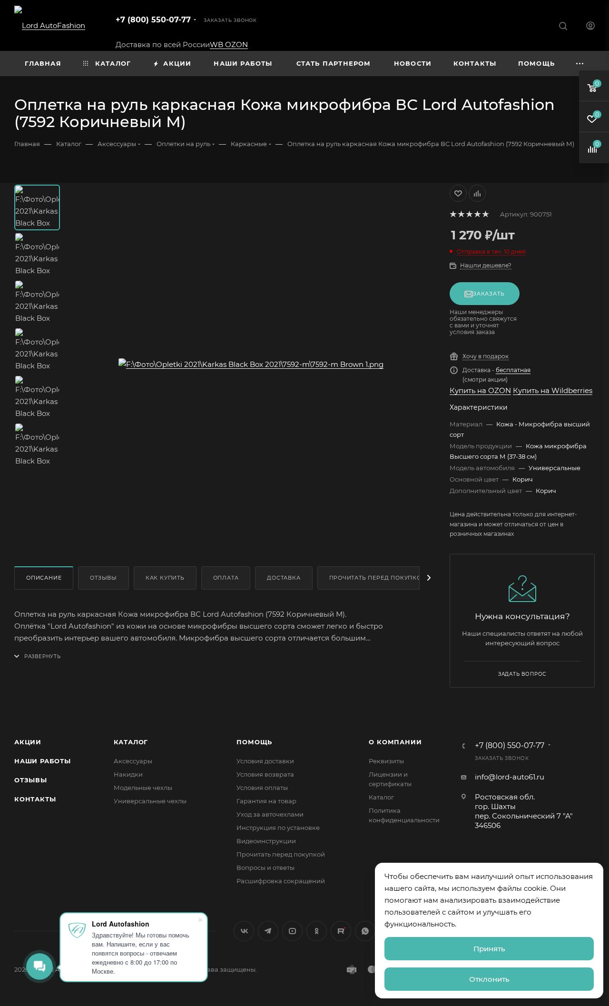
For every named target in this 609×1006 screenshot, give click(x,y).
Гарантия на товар (266, 801)
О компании (395, 742)
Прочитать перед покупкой (377, 577)
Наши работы (42, 761)
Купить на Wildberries (552, 390)
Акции (27, 742)
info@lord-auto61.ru (509, 776)
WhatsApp (365, 931)
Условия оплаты (262, 787)
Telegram (268, 931)
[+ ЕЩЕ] (580, 63)
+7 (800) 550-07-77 (153, 19)
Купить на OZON (480, 390)
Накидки (128, 774)
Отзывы (103, 577)
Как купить (165, 577)
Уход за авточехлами (270, 814)
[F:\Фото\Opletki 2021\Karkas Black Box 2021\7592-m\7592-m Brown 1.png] (251, 364)
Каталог (131, 742)
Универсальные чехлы (150, 801)
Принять (489, 948)
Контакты (35, 799)
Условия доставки (265, 761)
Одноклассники (316, 931)
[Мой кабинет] (590, 27)
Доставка (283, 577)
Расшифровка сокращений (280, 881)
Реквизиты (386, 761)
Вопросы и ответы (265, 867)
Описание (43, 577)
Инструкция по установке (278, 827)
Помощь (254, 742)
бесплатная (513, 370)
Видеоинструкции (266, 841)
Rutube (341, 931)
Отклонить (489, 979)
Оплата (226, 577)
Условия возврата (265, 774)
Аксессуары (133, 761)
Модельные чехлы (143, 787)
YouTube (292, 931)
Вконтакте (244, 931)
